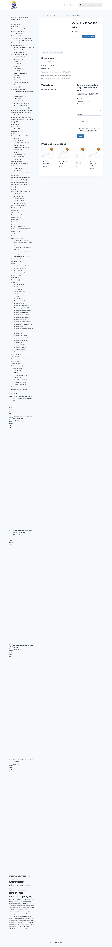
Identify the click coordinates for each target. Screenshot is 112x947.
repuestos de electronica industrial (24, 924)
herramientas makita (26, 907)
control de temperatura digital (25, 901)
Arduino (18, 879)
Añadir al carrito (89, 36)
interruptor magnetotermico (14, 914)
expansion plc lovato (19, 903)
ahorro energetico (12, 879)
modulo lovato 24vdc (15, 920)
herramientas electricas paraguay (15, 907)
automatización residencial (20, 888)
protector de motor (28, 922)
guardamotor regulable (21, 905)
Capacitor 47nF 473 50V (93, 163)
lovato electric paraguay (21, 916)
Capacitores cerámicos (82, 40)
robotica (10, 926)
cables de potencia (24, 890)
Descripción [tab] (46, 52)
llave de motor (23, 914)
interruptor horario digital (25, 911)
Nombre (80, 114)
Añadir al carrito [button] (48, 170)
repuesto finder (12, 924)
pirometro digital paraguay (25, 920)
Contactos (73, 5)
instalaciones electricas (21, 909)
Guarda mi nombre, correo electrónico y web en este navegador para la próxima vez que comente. (89, 130)
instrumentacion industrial (14, 911)
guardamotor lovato (12, 905)
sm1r (16, 928)
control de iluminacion (25, 899)
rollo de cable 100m (17, 926)
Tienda (66, 5)
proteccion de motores (19, 922)
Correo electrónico (83, 121)
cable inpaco (16, 890)
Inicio (61, 5)
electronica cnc (12, 903)
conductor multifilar (14, 899)
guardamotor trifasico (30, 905)
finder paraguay (27, 903)
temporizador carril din (22, 928)
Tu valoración (81, 104)
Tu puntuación (81, 99)
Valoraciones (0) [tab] (58, 52)
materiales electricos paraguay (21, 918)
